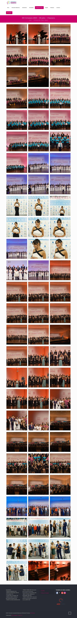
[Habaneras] (11, 2)
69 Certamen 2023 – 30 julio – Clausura (41, 20)
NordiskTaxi (20, 615)
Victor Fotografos (14, 615)
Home (30, 20)
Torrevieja (43, 590)
